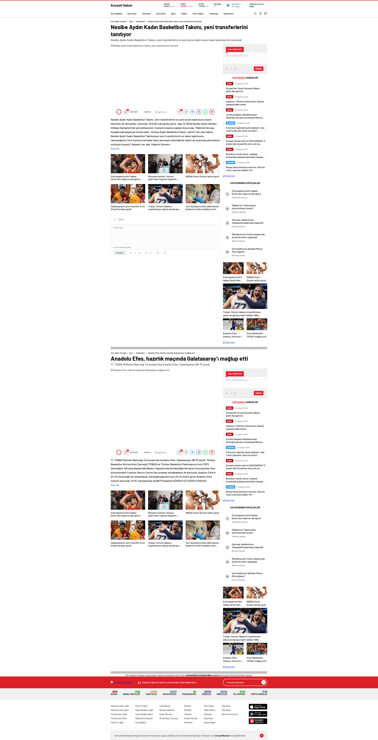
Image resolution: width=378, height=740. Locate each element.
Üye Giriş (226, 706)
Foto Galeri (198, 13)
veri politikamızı (221, 735)
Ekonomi (161, 13)
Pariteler (222, 693)
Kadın (184, 13)
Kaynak (115, 148)
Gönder (119, 252)
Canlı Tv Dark (141, 706)
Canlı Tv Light (117, 722)
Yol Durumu (239, 693)
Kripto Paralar (259, 693)
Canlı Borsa (164, 706)
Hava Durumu (169, 693)
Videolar (213, 13)
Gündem (146, 13)
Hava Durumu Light (120, 706)
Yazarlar (208, 714)
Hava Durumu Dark (120, 710)
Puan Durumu (189, 693)
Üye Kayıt (226, 710)
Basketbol (140, 21)
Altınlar (187, 706)
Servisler (132, 13)
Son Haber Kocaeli (118, 21)
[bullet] (151, 253)
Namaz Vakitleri (131, 693)
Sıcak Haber (210, 722)
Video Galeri (209, 710)
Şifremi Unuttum (230, 714)
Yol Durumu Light (119, 714)
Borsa (114, 693)
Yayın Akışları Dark (144, 714)
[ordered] (146, 253)
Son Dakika (116, 13)
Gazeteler (229, 13)
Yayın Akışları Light (144, 710)
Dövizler (188, 710)
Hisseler (206, 693)
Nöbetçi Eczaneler (144, 718)
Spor (173, 13)
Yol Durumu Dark (119, 718)
